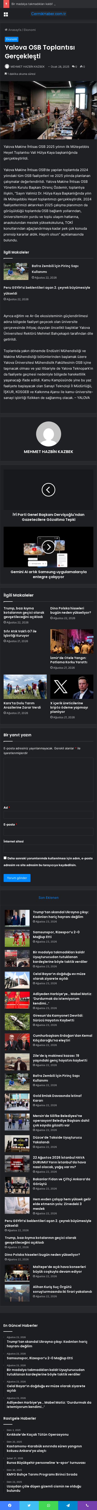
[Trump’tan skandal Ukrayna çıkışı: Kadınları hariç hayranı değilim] (17, 918)
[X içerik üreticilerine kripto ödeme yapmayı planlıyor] (71, 687)
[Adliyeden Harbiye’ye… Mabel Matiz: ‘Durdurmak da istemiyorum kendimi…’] (17, 1000)
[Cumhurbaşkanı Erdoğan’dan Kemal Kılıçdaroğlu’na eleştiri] (17, 1041)
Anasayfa (14, 30)
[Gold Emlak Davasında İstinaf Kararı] (17, 1102)
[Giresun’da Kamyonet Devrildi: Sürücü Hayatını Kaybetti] (17, 1021)
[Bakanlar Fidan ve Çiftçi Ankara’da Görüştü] (17, 1185)
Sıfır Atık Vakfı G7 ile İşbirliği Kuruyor (20, 633)
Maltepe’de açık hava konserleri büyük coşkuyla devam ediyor (59, 1269)
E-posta (10, 824)
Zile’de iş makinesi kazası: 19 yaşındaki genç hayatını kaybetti (60, 1058)
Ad (7, 807)
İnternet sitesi (14, 841)
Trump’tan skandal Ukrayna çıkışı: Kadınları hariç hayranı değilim (61, 914)
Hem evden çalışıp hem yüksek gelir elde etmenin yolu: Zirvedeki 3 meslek (62, 1204)
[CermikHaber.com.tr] (48, 13)
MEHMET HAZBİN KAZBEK (28, 66)
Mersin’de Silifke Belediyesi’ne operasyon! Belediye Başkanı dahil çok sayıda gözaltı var (61, 1121)
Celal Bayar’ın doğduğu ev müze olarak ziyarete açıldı (59, 976)
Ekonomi (30, 30)
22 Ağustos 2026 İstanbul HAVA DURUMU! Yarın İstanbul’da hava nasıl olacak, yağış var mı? (59, 1162)
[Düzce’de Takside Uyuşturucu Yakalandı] (17, 1143)
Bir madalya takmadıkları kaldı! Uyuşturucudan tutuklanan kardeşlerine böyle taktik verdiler (60, 957)
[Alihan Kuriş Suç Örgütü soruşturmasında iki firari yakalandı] (17, 1293)
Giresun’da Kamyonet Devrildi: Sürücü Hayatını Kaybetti (58, 1018)
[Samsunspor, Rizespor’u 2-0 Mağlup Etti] (17, 938)
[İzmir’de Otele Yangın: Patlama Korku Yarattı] (71, 641)
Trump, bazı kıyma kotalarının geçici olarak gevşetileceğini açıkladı (24, 612)
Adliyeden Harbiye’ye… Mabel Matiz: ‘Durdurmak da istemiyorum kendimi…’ (62, 999)
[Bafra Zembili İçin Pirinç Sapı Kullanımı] (16, 271)
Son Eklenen (49, 897)
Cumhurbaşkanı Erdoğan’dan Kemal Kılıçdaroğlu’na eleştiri (62, 1038)
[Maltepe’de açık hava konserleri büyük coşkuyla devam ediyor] (17, 1273)
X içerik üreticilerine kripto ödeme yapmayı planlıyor (69, 707)
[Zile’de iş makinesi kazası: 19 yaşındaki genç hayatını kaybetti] (17, 1061)
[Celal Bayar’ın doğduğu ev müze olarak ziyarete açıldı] (17, 980)
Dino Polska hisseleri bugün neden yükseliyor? (70, 610)
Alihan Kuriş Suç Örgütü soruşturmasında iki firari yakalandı (62, 1289)
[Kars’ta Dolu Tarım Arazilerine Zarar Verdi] (25, 687)
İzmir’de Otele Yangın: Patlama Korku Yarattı (68, 660)
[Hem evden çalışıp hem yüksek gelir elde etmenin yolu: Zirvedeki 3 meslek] (17, 1205)
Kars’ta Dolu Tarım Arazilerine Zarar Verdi (22, 705)
